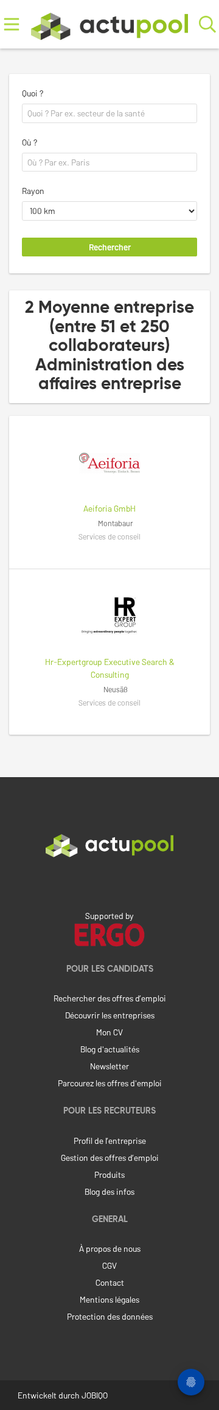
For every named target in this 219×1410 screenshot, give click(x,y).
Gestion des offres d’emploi (110, 1157)
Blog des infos (109, 1191)
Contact (110, 1282)
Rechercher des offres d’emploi (110, 998)
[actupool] (110, 24)
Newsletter (109, 1066)
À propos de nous (110, 1248)
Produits (109, 1174)
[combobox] (109, 113)
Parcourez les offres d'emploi (110, 1083)
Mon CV (109, 1032)
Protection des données (110, 1316)
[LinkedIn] (109, 882)
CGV (109, 1265)
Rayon (33, 190)
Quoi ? (32, 93)
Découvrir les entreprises (110, 1015)
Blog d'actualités (109, 1049)
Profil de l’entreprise (110, 1140)
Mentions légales (109, 1299)
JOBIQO (95, 1395)
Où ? (29, 142)
